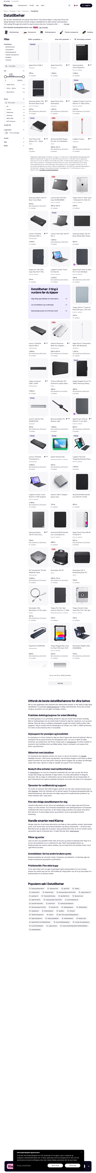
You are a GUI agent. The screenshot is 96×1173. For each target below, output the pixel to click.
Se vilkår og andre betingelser (48, 170)
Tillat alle (72, 1165)
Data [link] (19, 11)
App (37, 5)
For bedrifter (15, 1)
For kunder (7, 1)
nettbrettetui (34, 772)
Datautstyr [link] (25, 11)
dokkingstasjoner (53, 707)
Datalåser (8, 57)
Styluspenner (9, 49)
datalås (83, 756)
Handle (32, 5)
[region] (48, 1160)
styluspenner (71, 742)
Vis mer (66, 24)
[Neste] (90, 32)
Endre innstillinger (24, 1165)
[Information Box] (41, 40)
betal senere (74, 831)
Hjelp (42, 5)
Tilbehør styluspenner (12, 55)
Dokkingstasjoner (10, 52)
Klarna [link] (6, 11)
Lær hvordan (43, 27)
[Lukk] (81, 1152)
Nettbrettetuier (10, 47)
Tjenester (8, 60)
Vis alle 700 (7, 125)
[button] (75, 5)
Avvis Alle (55, 1165)
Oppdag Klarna (22, 5)
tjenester (35, 791)
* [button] (37, 111)
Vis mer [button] (60, 683)
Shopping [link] (12, 11)
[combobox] (62, 39)
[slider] (5, 76)
